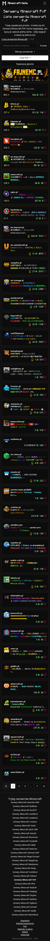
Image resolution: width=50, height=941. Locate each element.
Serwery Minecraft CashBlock (25, 814)
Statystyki (25, 934)
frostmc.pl (16, 386)
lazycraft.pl (16, 315)
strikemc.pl (16, 439)
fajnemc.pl (16, 121)
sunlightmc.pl (17, 368)
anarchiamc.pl (17, 772)
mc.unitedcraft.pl (19, 245)
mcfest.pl (15, 754)
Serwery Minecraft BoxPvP (25, 810)
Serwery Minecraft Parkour (25, 876)
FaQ (25, 926)
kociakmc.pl (16, 139)
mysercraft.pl (17, 737)
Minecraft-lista (18, 3)
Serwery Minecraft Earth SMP (25, 829)
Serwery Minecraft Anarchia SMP (25, 802)
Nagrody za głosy (25, 929)
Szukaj (43, 45)
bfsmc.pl (15, 104)
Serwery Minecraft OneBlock (25, 872)
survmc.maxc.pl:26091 (21, 489)
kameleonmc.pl (18, 701)
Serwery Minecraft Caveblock (25, 818)
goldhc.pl (15, 666)
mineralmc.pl (17, 595)
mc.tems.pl (16, 454)
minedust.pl (16, 719)
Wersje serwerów (24, 51)
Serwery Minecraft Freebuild (25, 841)
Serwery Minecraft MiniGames (25, 864)
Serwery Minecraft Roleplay (25, 891)
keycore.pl (16, 86)
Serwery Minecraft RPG (25, 883)
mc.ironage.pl (17, 280)
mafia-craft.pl (17, 560)
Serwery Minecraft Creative (25, 821)
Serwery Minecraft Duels (25, 825)
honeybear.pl (17, 351)
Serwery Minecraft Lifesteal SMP (25, 852)
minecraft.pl (17, 174)
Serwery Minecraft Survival (25, 907)
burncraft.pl (16, 613)
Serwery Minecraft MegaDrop (25, 860)
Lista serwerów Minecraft (14, 39)
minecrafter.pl (17, 421)
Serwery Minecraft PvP (25, 879)
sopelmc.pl (16, 542)
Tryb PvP (24, 57)
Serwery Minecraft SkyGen (25, 895)
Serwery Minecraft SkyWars (25, 899)
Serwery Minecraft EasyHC (25, 833)
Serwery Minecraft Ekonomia (25, 837)
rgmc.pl (14, 192)
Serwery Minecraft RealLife (25, 887)
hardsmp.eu (16, 209)
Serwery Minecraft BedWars (25, 806)
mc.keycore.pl (17, 227)
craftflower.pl (17, 333)
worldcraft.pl (17, 298)
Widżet (25, 932)
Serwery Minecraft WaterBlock (25, 914)
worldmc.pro (17, 525)
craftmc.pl (16, 507)
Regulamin (25, 920)
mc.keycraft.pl (18, 156)
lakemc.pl (15, 578)
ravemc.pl (15, 472)
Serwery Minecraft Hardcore (25, 849)
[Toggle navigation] (44, 3)
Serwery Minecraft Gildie (25, 845)
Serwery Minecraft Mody (25, 868)
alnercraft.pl (17, 684)
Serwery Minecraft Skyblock (25, 903)
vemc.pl (14, 648)
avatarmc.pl (16, 404)
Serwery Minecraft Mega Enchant (25, 856)
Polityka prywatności (25, 923)
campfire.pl (16, 262)
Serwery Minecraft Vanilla (25, 910)
